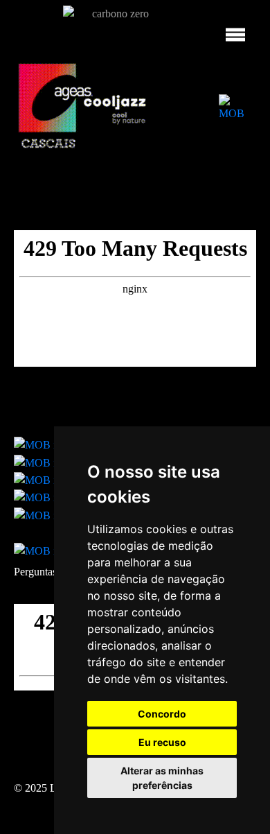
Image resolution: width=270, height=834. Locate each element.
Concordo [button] (162, 714)
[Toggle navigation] (235, 29)
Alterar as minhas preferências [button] (162, 778)
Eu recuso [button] (162, 742)
